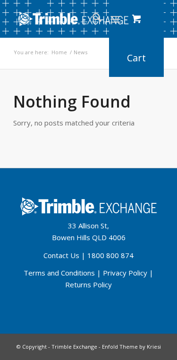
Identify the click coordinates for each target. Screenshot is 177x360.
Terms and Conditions (59, 272)
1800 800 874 (110, 255)
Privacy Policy (125, 272)
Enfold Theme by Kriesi (131, 346)
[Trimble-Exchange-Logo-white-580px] (73, 19)
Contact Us (61, 255)
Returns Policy (88, 284)
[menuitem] (92, 19)
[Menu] (115, 19)
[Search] (92, 19)
